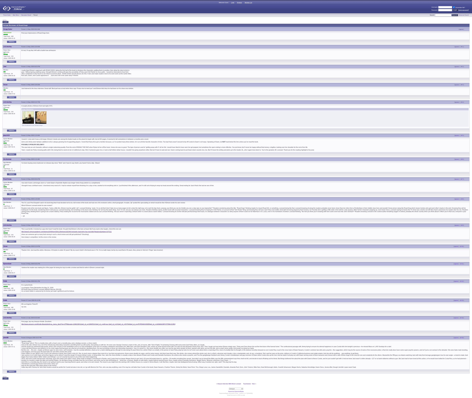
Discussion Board (26, 15)
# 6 (462, 159)
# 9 (462, 225)
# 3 (462, 84)
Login (232, 2)
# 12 (462, 281)
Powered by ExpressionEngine (236, 391)
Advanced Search (464, 15)
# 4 (462, 102)
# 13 (462, 300)
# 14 (462, 317)
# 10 (462, 246)
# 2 (462, 66)
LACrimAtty (7, 46)
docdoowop (7, 159)
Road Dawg (7, 179)
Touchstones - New (249, 384)
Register (239, 2)
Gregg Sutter (7, 29)
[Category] (13, 12)
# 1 (462, 46)
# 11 (462, 263)
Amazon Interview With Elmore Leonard (229, 384)
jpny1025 (6, 135)
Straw (5, 85)
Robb (5, 281)
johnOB (5, 337)
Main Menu (16, 15)
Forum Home (7, 15)
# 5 (462, 135)
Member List (248, 2)
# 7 (462, 179)
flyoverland (7, 199)
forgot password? (463, 10)
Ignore (461, 29)
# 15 (462, 337)
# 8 (462, 199)
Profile (11, 41)
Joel (4, 66)
